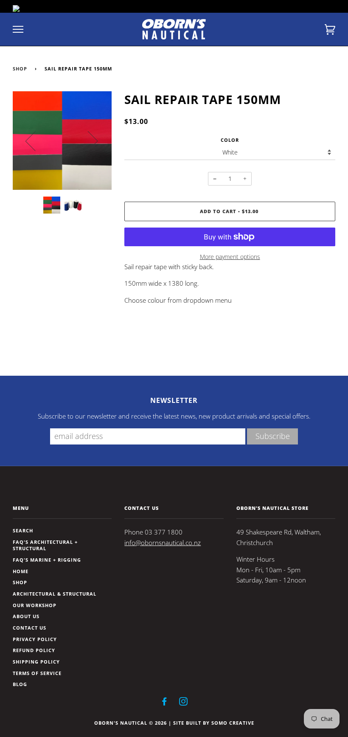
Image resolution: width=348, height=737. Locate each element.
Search (23, 530)
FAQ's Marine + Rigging (47, 560)
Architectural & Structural (54, 594)
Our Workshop (34, 605)
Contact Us (29, 627)
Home (20, 571)
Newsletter (174, 400)
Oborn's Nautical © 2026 (130, 723)
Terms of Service (37, 673)
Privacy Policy (35, 639)
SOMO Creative (232, 723)
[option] (62, 140)
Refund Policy (34, 650)
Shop (20, 68)
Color (230, 140)
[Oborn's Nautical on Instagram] (183, 703)
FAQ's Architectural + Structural (45, 545)
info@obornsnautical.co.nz (162, 542)
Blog (20, 684)
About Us (26, 616)
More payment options (230, 257)
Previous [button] (35, 140)
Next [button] (87, 140)
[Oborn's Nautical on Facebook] (164, 703)
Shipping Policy (36, 661)
